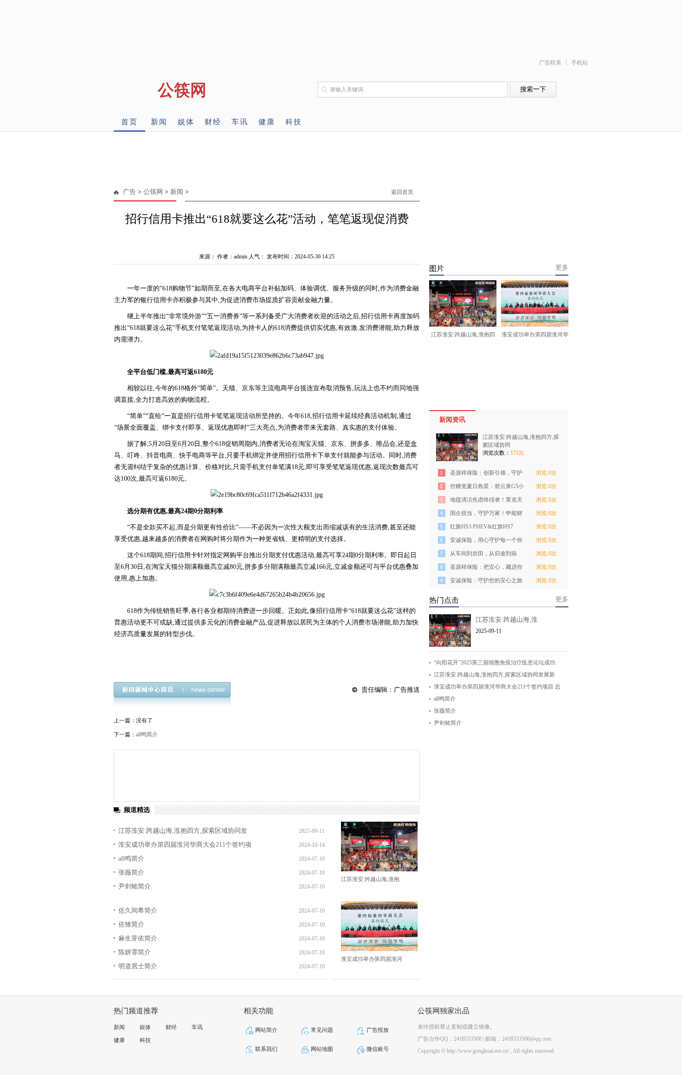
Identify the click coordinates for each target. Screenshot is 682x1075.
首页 (129, 122)
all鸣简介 (147, 734)
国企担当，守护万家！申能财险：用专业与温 (486, 515)
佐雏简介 (131, 924)
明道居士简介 (137, 966)
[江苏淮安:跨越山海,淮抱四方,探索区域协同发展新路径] (379, 846)
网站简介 (266, 1030)
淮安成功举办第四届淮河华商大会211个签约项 (184, 844)
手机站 (579, 62)
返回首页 (402, 192)
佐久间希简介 (137, 910)
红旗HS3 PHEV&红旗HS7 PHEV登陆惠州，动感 (481, 528)
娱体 (186, 122)
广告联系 (550, 62)
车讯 (240, 122)
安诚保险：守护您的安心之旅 (486, 580)
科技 (293, 122)
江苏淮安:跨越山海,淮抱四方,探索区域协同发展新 (494, 674)
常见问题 (322, 1030)
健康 (266, 122)
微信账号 (378, 1049)
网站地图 (322, 1049)
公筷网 (153, 191)
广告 (129, 191)
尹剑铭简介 (134, 886)
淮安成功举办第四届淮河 (371, 959)
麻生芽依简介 (137, 938)
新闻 (159, 122)
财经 (213, 122)
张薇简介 (131, 872)
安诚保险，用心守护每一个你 (486, 540)
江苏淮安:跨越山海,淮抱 (370, 879)
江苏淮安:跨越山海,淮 (507, 619)
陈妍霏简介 (134, 952)
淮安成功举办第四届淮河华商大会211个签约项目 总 (497, 686)
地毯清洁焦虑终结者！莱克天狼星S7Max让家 (486, 501)
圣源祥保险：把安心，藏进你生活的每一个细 (486, 568)
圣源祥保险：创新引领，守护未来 (486, 474)
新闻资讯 (452, 419)
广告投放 (378, 1030)
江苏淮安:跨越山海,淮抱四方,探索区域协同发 (182, 830)
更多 (561, 267)
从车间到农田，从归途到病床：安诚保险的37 (483, 555)
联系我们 (266, 1049)
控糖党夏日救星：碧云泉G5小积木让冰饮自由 (487, 488)
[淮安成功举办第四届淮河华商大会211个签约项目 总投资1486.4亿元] (379, 926)
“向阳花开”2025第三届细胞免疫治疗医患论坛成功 (494, 662)
